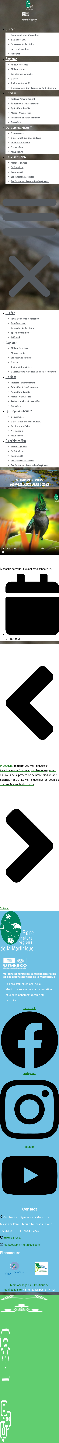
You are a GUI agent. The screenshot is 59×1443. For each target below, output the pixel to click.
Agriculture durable (20, 108)
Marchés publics (19, 162)
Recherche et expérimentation (25, 117)
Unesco (14, 78)
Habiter (10, 93)
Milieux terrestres (19, 64)
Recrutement (17, 172)
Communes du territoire (22, 44)
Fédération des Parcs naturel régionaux (30, 181)
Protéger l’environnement (23, 98)
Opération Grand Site (21, 83)
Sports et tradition (20, 49)
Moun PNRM (17, 435)
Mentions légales (20, 1285)
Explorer (11, 59)
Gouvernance (17, 133)
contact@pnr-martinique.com (22, 1244)
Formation (16, 405)
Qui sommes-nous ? (18, 127)
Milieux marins (18, 69)
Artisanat (15, 337)
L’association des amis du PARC (26, 137)
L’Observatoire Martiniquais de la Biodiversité (33, 87)
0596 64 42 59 (12, 1237)
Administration (15, 157)
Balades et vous (18, 39)
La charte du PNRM (20, 142)
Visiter (10, 29)
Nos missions (17, 147)
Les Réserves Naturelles (22, 73)
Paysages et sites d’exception (25, 35)
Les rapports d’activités (22, 176)
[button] (29, 246)
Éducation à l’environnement (25, 103)
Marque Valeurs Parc (21, 112)
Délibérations (17, 167)
